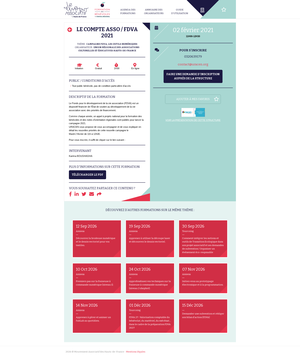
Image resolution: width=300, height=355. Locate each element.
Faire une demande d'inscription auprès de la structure (193, 76)
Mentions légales (135, 351)
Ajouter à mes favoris (193, 99)
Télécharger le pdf (87, 174)
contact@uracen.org (193, 64)
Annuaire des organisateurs (154, 11)
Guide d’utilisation (179, 11)
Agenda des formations (127, 11)
